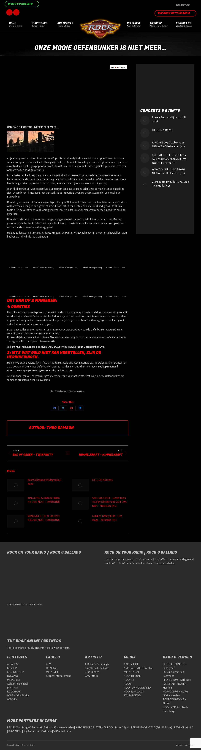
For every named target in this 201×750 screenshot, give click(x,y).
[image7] (67, 253)
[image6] (116, 253)
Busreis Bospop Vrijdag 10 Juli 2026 (44, 482)
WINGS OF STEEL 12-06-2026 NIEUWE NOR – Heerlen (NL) (43, 518)
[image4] (43, 282)
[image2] (92, 282)
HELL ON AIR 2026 (102, 480)
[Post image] (15, 485)
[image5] (19, 253)
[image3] (67, 282)
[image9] (92, 253)
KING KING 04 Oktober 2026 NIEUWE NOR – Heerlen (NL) (43, 500)
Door (59, 391)
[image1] (19, 282)
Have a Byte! (189, 745)
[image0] (116, 282)
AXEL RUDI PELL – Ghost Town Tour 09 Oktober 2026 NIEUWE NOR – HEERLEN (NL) (109, 502)
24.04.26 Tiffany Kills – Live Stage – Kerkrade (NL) (107, 518)
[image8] (43, 253)
